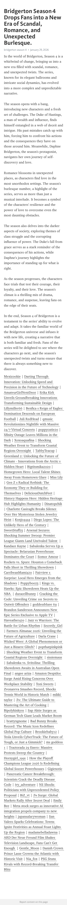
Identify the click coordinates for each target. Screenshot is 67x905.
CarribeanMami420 (18, 572)
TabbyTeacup (45, 451)
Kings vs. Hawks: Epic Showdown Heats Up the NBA (32, 588)
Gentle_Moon (29, 848)
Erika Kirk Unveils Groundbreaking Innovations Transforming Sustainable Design (31, 397)
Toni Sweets (44, 684)
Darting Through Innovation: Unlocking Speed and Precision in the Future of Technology (31, 381)
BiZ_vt (25, 795)
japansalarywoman (31, 816)
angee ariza (23, 673)
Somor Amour (48, 557)
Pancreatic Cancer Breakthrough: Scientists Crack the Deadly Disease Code (30, 779)
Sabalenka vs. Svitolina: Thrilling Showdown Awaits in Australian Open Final (32, 668)
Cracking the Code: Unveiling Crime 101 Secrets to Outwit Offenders (31, 599)
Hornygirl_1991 (15, 758)
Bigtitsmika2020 (38, 467)
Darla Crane (47, 636)
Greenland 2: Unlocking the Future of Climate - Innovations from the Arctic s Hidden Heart (32, 461)
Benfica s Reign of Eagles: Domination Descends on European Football (34, 413)
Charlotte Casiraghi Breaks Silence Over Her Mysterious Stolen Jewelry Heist (31, 514)
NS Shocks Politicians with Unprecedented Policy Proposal (32, 790)
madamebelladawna (43, 832)
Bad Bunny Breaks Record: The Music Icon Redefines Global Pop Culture (31, 726)
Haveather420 (14, 620)
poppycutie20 (48, 430)
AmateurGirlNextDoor (20, 392)
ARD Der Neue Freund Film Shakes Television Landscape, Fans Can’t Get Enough (31, 842)
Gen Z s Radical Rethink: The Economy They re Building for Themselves (27, 487)
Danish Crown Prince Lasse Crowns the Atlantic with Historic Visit (34, 853)
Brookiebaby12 (46, 732)
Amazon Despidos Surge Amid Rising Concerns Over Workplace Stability (33, 678)
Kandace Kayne (15, 546)
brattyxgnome (17, 721)
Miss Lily (56, 477)
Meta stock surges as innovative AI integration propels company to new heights (34, 811)
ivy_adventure (25, 785)
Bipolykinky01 (14, 710)
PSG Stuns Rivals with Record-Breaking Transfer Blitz (31, 864)
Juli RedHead (29, 419)
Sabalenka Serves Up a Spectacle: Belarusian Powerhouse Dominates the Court (34, 551)
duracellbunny (25, 594)
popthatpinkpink (50, 647)
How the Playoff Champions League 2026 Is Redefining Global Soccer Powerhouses (32, 763)
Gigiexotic (55, 769)
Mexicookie (12, 376)
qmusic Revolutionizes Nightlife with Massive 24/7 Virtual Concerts (32, 424)
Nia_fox (31, 859)
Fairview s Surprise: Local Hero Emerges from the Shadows (33, 577)
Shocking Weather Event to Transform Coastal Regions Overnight (31, 445)
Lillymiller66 (13, 408)
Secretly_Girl (53, 626)
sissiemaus (54, 657)
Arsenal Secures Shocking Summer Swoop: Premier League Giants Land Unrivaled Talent (31, 535)
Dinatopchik (53, 504)
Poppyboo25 (29, 583)
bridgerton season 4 (15, 49)
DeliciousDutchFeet (38, 493)
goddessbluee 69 (45, 604)
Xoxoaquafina (24, 440)
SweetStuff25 (13, 530)
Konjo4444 (22, 520)
